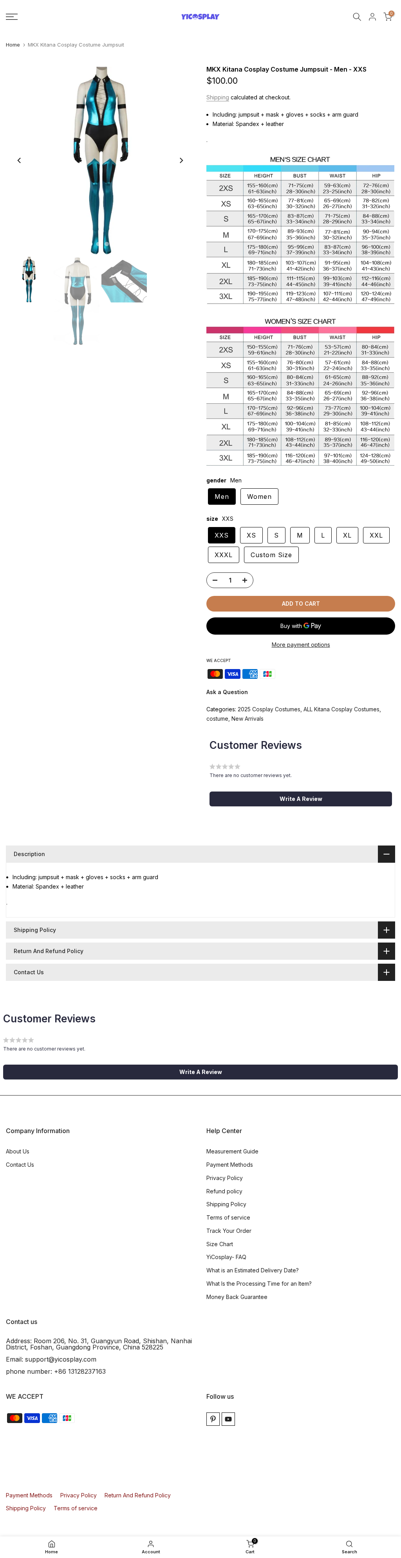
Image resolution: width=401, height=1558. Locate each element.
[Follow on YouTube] (228, 1419)
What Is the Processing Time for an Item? (259, 1283)
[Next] (181, 160)
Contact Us (20, 1164)
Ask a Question (227, 692)
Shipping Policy (226, 1204)
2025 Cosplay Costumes (269, 709)
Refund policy (224, 1191)
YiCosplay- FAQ (226, 1257)
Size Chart (219, 1244)
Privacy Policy (224, 1178)
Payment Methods (229, 1164)
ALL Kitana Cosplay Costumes (341, 709)
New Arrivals (247, 718)
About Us (17, 1151)
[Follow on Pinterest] (213, 1419)
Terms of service (228, 1217)
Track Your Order (228, 1230)
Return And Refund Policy (138, 1495)
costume (217, 718)
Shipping (217, 97)
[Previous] (19, 160)
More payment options (301, 644)
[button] (301, 799)
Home (13, 44)
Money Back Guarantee (236, 1297)
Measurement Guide (232, 1151)
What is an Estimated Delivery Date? (252, 1270)
